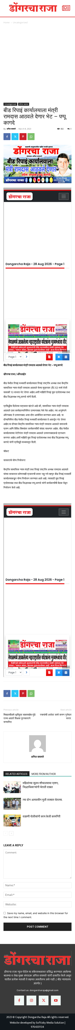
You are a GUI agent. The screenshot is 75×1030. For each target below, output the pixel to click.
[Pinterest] (23, 136)
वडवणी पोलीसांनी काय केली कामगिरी (41, 816)
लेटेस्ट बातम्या (23, 104)
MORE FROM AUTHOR (44, 774)
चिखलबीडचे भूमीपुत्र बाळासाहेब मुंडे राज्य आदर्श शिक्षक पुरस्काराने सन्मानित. (19, 718)
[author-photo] (37, 751)
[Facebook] (6, 136)
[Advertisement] (37, 63)
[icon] (66, 9)
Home (6, 22)
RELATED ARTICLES (16, 774)
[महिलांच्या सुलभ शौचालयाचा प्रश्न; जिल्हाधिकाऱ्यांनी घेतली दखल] (12, 787)
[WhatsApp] (31, 136)
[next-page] (11, 833)
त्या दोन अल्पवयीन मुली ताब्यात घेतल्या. (43, 799)
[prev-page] (5, 833)
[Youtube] (56, 1000)
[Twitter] (15, 136)
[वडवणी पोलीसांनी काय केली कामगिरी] (12, 820)
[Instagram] (31, 1000)
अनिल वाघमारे (11, 128)
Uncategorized (20, 22)
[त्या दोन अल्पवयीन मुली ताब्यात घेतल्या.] (12, 804)
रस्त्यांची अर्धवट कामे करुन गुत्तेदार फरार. (56, 716)
